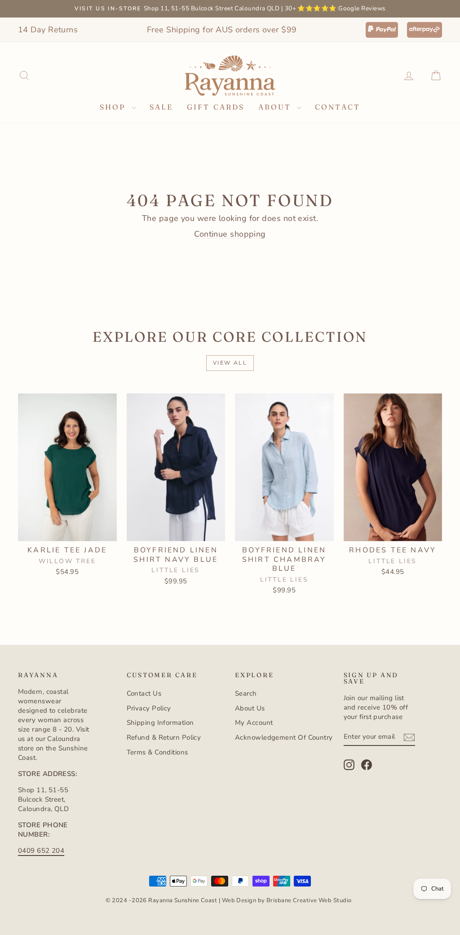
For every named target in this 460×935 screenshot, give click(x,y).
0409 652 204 (41, 850)
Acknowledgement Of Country (284, 737)
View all (230, 362)
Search (246, 693)
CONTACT (337, 106)
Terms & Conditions (157, 752)
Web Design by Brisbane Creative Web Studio (287, 900)
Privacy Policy (149, 708)
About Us (250, 708)
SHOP (114, 106)
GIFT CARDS (216, 106)
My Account (254, 722)
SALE (161, 106)
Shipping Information (160, 722)
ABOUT (276, 106)
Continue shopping (230, 234)
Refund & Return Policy (164, 737)
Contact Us (144, 693)
